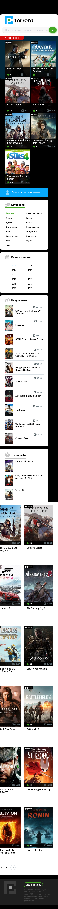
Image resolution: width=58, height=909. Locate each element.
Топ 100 (10, 213)
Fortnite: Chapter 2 (24, 461)
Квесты (29, 222)
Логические (11, 227)
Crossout (19, 490)
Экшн (8, 245)
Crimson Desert (28, 437)
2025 (30, 266)
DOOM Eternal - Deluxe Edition (29, 338)
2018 (14, 284)
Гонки (29, 218)
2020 (14, 279)
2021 (30, 275)
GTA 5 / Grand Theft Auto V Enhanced (28, 311)
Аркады (10, 218)
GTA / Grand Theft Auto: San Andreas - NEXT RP (28, 477)
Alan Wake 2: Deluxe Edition (28, 394)
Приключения (32, 227)
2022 (14, 275)
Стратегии (31, 236)
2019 (30, 279)
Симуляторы (32, 231)
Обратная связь (33, 885)
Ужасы (9, 240)
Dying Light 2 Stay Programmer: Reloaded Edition (28, 367)
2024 (14, 270)
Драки (9, 222)
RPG (8, 231)
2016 (14, 288)
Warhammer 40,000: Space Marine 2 (28, 424)
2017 (30, 284)
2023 (30, 270)
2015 (30, 288)
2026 (14, 266)
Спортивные (12, 236)
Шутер (29, 240)
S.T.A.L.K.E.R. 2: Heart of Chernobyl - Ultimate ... (28, 353)
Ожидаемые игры (34, 213)
